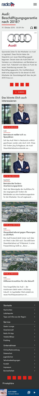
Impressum (7, 367)
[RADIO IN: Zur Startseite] (17, 4)
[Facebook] (14, 377)
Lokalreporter (8, 313)
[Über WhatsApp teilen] (22, 84)
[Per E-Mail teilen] (27, 84)
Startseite (7, 305)
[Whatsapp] (24, 377)
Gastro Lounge (8, 326)
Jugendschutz (8, 357)
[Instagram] (19, 377)
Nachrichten (7, 310)
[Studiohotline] (30, 377)
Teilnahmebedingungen (11, 360)
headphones (31, 27)
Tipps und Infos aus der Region (14, 317)
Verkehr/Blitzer (8, 337)
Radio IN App (8, 333)
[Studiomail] (9, 377)
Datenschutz (7, 353)
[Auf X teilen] (17, 84)
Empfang (6, 340)
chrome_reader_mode (35, 27)
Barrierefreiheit (8, 370)
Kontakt (6, 364)
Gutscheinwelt (8, 330)
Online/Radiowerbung (11, 350)
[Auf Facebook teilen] (11, 84)
